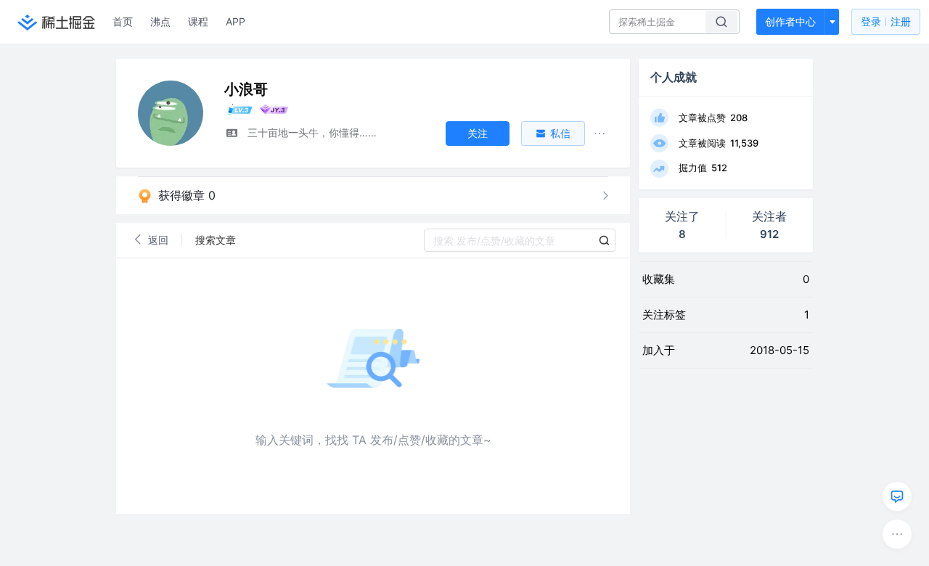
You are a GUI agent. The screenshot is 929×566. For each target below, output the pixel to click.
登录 (886, 21)
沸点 (160, 21)
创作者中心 (790, 21)
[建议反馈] (897, 496)
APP (235, 21)
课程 (198, 21)
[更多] (897, 534)
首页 (122, 21)
